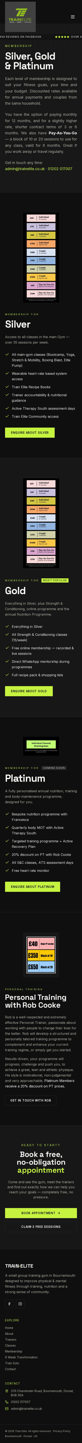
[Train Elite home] (20, 17)
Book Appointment (38, 1213)
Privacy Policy (61, 1431)
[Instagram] (20, 1304)
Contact (10, 1369)
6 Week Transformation (21, 1357)
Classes (10, 1345)
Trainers (10, 1339)
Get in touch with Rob (30, 1100)
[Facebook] (9, 1304)
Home (9, 1328)
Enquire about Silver (30, 432)
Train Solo (12, 1363)
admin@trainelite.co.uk (25, 169)
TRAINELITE (19, 1266)
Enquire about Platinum (32, 886)
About (9, 1333)
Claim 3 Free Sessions (41, 1226)
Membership (13, 1351)
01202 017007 (60, 169)
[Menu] (73, 17)
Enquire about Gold (29, 691)
